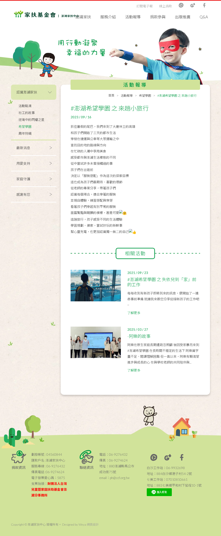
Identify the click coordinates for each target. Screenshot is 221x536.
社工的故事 (27, 113)
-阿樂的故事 (138, 336)
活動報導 (133, 16)
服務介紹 (108, 16)
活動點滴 (25, 106)
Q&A (204, 16)
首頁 (111, 95)
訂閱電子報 (144, 6)
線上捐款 (165, 6)
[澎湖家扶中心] (46, 15)
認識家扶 (83, 16)
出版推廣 (182, 16)
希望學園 (25, 126)
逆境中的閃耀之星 (31, 120)
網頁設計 (93, 524)
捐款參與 (158, 16)
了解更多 (133, 313)
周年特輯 (25, 133)
